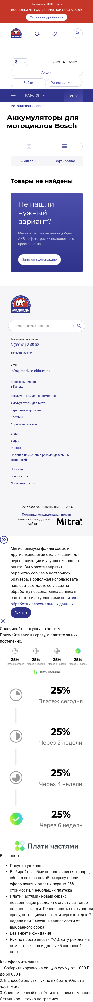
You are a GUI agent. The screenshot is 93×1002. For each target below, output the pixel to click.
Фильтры (28, 161)
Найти (78, 326)
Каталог (32, 95)
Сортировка (64, 161)
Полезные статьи (23, 483)
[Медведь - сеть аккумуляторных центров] (16, 33)
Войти (28, 83)
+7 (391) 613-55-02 (64, 62)
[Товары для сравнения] (38, 33)
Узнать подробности (46, 17)
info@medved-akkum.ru (30, 371)
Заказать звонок (21, 352)
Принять (20, 612)
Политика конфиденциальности (46, 514)
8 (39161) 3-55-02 (25, 345)
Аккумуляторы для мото (28, 403)
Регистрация (61, 83)
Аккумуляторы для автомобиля (33, 396)
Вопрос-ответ (20, 476)
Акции (46, 72)
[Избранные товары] (55, 33)
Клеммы (17, 417)
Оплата (16, 448)
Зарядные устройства (26, 410)
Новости (17, 469)
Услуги (15, 434)
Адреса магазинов (24, 424)
